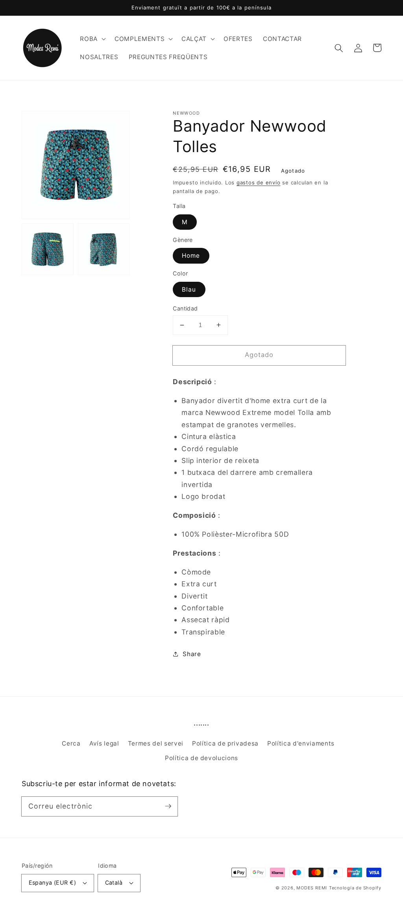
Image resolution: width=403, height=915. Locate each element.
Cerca (71, 743)
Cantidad (185, 308)
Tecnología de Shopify (355, 888)
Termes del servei (155, 743)
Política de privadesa (225, 743)
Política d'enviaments (301, 743)
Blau (189, 289)
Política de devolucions (201, 758)
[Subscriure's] (168, 806)
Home (191, 255)
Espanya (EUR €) (52, 882)
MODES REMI (311, 888)
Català (114, 882)
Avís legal (104, 743)
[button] (92, 39)
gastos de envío (259, 182)
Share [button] (192, 654)
